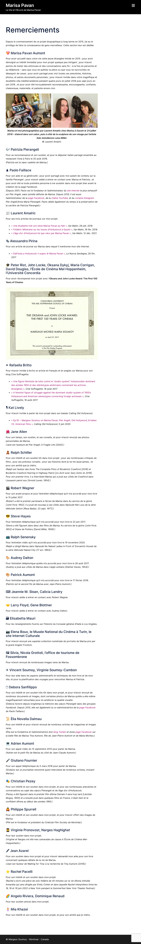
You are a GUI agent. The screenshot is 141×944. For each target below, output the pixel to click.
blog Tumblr (59, 732)
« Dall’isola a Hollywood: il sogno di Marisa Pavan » (38, 253)
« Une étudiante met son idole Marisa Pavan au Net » (39, 225)
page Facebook (36, 198)
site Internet (73, 190)
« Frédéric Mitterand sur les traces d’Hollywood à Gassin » (41, 229)
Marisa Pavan (20, 5)
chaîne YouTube (59, 198)
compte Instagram (84, 198)
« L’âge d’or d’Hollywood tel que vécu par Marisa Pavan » (41, 233)
